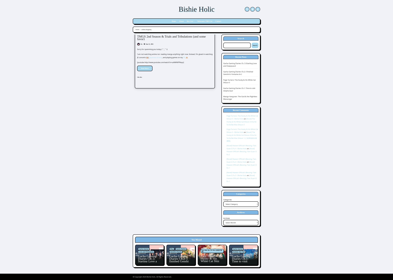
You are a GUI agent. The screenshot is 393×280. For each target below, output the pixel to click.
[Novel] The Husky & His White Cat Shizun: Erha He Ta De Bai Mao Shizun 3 (241, 122)
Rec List (190, 21)
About (181, 21)
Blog (171, 249)
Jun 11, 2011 (149, 44)
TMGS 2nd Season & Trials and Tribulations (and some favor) (171, 38)
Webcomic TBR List (204, 21)
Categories (227, 200)
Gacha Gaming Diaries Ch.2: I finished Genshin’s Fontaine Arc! (180, 259)
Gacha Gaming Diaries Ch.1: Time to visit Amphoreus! (241, 259)
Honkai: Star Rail (239, 252)
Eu (141, 44)
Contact (218, 21)
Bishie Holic (197, 9)
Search (241, 38)
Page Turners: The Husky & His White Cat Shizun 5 (212, 259)
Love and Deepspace (146, 252)
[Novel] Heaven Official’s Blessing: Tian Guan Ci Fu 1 (242, 165)
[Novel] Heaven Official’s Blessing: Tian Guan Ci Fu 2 (242, 151)
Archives (226, 218)
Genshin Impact (175, 252)
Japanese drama (156, 57)
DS (184, 57)
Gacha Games (144, 249)
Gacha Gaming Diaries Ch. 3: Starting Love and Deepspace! (149, 259)
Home (174, 21)
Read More (145, 68)
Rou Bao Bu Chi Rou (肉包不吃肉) (212, 251)
